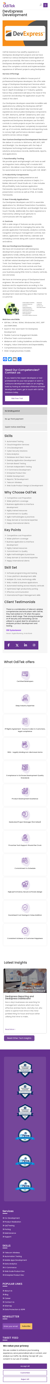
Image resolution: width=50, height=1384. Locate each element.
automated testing (15, 441)
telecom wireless (14, 482)
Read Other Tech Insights (19, 1038)
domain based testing (16, 463)
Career (7, 1298)
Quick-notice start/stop (15, 427)
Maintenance (10, 1233)
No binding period (12, 411)
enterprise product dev (16, 473)
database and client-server (19, 457)
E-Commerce (10, 1267)
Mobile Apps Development (15, 1260)
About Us (8, 1291)
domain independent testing (19, 466)
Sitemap (8, 1306)
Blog (6, 1294)
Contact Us (9, 1302)
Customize (25, 1373)
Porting (7, 1229)
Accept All (25, 1366)
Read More (10, 1029)
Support (7, 1237)
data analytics (13, 454)
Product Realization (12, 1222)
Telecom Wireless (12, 1252)
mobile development (15, 476)
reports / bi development (18, 479)
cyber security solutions (17, 451)
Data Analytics (10, 1264)
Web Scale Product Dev (14, 1271)
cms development (15, 448)
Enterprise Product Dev (14, 1275)
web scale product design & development (25, 485)
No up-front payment (14, 419)
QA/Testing (9, 1225)
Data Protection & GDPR (14, 1309)
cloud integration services (18, 444)
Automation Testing (13, 1256)
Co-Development (12, 1218)
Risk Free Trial (17, 398)
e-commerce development (19, 470)
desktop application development (21, 460)
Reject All (25, 1379)
